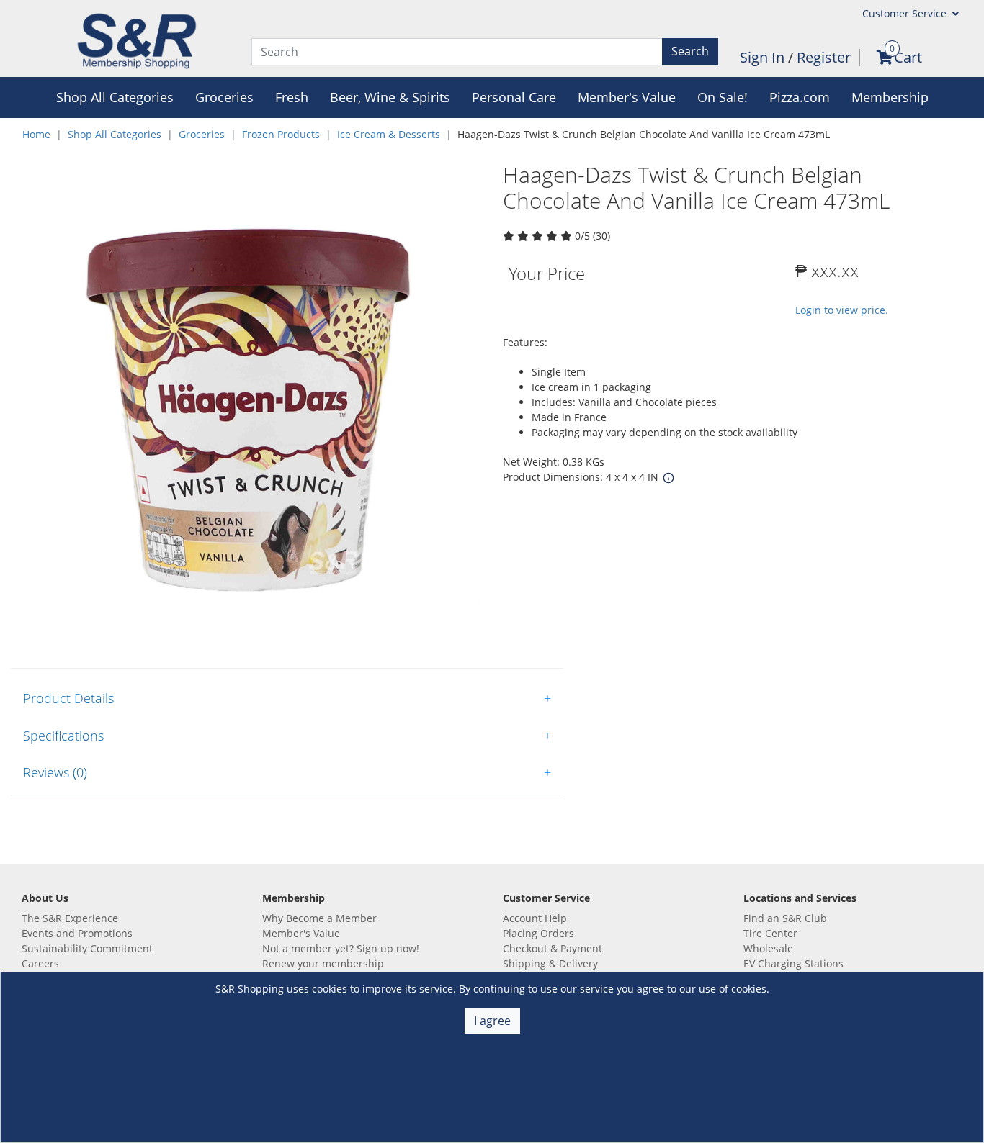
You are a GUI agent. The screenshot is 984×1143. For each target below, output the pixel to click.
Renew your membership (323, 963)
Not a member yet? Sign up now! (340, 948)
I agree (492, 1021)
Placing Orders (538, 933)
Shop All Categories (114, 134)
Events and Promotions (77, 933)
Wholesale (768, 948)
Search (690, 51)
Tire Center (770, 933)
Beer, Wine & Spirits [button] (390, 97)
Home (36, 134)
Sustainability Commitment (87, 948)
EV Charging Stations (793, 963)
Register (824, 57)
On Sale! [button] (722, 97)
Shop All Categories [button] (115, 97)
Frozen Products (281, 134)
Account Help (535, 918)
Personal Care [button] (514, 97)
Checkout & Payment (552, 948)
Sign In (764, 57)
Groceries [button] (224, 97)
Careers (40, 963)
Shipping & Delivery (550, 963)
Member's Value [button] (627, 97)
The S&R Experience (70, 918)
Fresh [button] (291, 97)
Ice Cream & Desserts (388, 134)
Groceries (202, 134)
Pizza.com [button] (799, 97)
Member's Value (301, 933)
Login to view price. (841, 310)
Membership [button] (890, 97)
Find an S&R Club (785, 918)
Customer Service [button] (905, 13)
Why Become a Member (319, 918)
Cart (908, 57)
